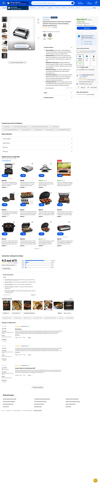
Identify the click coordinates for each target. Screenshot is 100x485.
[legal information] (88, 23)
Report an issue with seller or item (86, 81)
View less (33, 294)
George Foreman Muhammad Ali (73, 401)
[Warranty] (72, 147)
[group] (50, 27)
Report (29, 337)
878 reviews (15, 262)
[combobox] (52, 3)
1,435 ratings (54, 27)
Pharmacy (64, 7)
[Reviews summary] (51, 27)
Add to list (83, 87)
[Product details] (72, 139)
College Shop (50, 7)
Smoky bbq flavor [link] (9, 284)
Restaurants (33, 7)
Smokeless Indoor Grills (8, 404)
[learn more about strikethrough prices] (91, 19)
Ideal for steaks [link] (8, 282)
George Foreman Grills (39, 404)
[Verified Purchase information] (28, 326)
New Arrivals (71, 7)
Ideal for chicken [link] (9, 286)
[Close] (27, 7)
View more (37, 248)
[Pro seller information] (87, 76)
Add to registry (93, 87)
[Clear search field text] (69, 3)
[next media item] (38, 38)
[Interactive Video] (4, 19)
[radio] (44, 37)
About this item (7, 134)
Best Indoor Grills (38, 406)
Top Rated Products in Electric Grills (42, 398)
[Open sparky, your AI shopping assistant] (95, 480)
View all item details (49, 88)
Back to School (41, 7)
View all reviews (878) (38, 387)
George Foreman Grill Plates (40, 401)
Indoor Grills (68, 406)
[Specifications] (72, 143)
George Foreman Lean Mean (9, 401)
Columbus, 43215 (84, 67)
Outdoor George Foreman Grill (9, 398)
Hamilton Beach (46, 19)
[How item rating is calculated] (15, 265)
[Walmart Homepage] (4, 3)
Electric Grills (6, 406)
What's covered (88, 37)
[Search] (72, 3)
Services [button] (15, 7)
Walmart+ (79, 7)
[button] (80, 3)
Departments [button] (6, 7)
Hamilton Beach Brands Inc (88, 74)
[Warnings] (72, 151)
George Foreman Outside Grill (72, 398)
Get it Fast (57, 7)
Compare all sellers (90, 94)
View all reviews (6, 268)
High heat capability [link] (10, 290)
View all (71, 298)
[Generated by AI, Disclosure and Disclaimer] (71, 88)
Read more (17, 335)
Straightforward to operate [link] (11, 279)
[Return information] (94, 25)
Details (90, 83)
